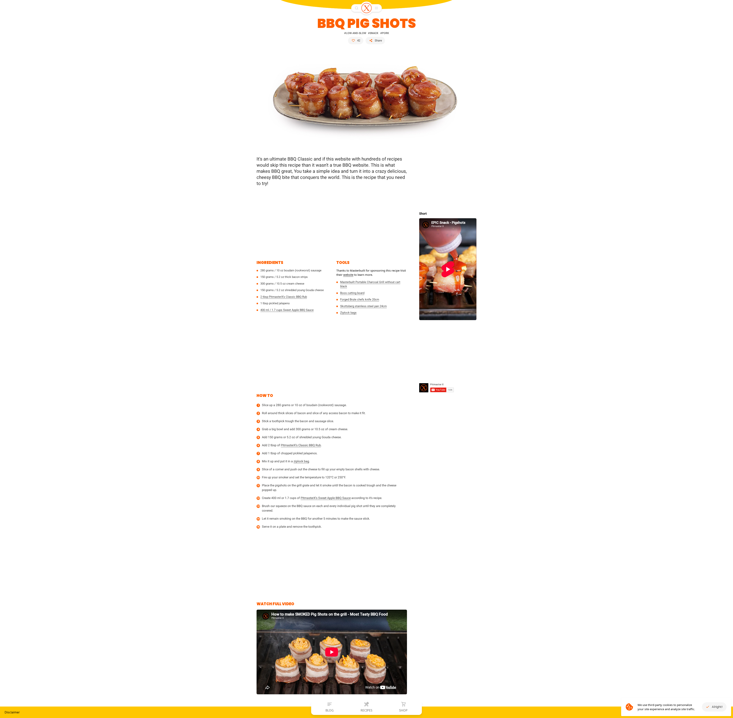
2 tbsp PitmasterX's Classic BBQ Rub (283, 297)
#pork (384, 33)
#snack (373, 33)
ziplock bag (301, 461)
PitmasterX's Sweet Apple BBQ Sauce (326, 498)
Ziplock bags (348, 312)
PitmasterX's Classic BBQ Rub (301, 445)
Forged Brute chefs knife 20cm (359, 299)
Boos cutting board (352, 293)
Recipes (366, 710)
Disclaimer (12, 712)
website (348, 275)
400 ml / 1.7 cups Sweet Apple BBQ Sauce (287, 310)
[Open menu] (376, 8)
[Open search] (356, 8)
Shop (403, 710)
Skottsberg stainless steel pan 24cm (363, 306)
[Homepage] (366, 8)
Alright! (717, 707)
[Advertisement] (332, 221)
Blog (329, 710)
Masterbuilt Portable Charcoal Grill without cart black (370, 284)
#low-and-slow (355, 33)
